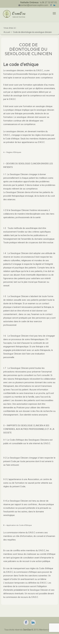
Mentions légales (47, 630)
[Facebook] (51, 5)
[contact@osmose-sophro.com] (19, 5)
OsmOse (18, 13)
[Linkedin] (54, 5)
